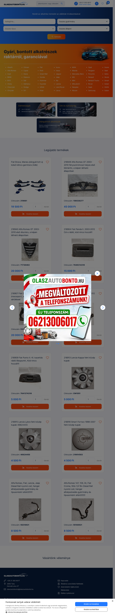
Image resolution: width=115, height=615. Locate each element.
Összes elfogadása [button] (91, 604)
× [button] (112, 601)
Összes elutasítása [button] (91, 609)
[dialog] (57, 607)
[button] (12, 307)
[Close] (97, 273)
